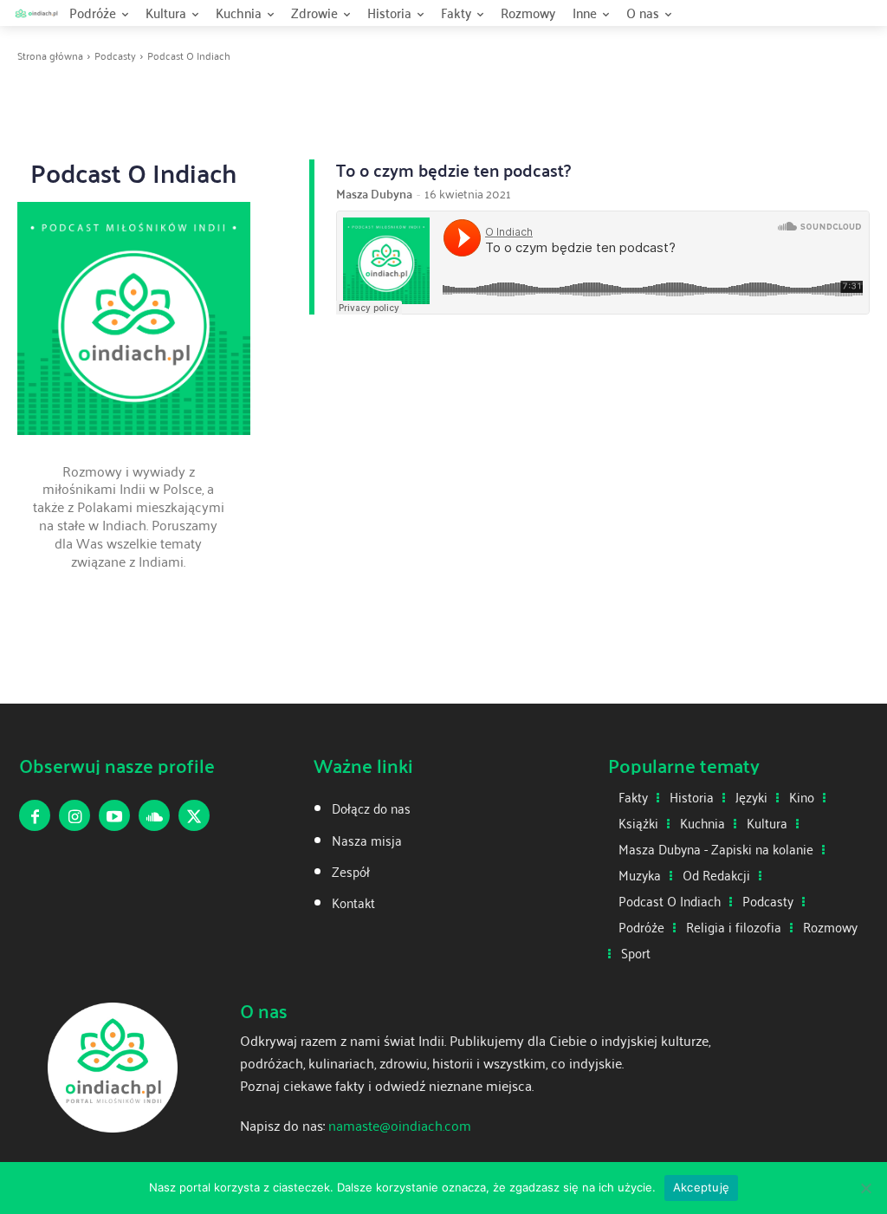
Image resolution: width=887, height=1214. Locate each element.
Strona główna (50, 55)
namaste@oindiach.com (399, 1125)
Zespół (351, 871)
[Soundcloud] (154, 815)
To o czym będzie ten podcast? (453, 169)
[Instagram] (74, 815)
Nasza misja (367, 840)
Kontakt (353, 902)
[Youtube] (114, 815)
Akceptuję (701, 1187)
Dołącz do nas (371, 808)
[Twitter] (194, 815)
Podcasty (115, 55)
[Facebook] (34, 815)
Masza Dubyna (374, 193)
